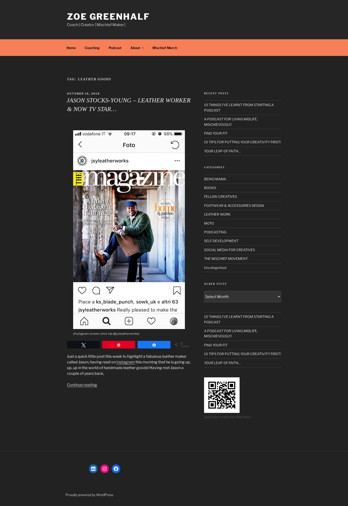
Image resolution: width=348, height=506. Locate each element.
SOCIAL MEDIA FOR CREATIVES (229, 250)
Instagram (125, 362)
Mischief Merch (164, 48)
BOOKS (210, 188)
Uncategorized (215, 268)
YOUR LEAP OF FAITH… (222, 151)
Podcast (115, 48)
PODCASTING (215, 232)
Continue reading (82, 385)
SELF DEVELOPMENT (221, 241)
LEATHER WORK (217, 214)
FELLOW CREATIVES (220, 196)
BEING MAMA (215, 179)
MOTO (209, 223)
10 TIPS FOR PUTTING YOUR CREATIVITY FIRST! (242, 142)
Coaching (92, 48)
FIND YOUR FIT (216, 133)
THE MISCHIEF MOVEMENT (226, 259)
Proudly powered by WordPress (89, 495)
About (135, 48)
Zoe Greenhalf (108, 16)
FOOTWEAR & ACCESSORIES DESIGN (234, 205)
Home (71, 48)
